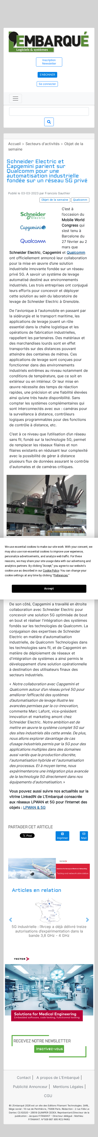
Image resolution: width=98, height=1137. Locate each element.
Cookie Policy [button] (51, 570)
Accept (49, 588)
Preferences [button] (61, 575)
